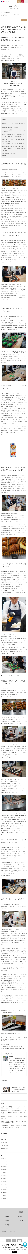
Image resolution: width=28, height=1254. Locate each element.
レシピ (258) (4, 1142)
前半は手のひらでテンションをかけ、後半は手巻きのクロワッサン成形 (13, 140)
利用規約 (4, 1231)
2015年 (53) (4, 1190)
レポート (24, 20)
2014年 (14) (4, 1192)
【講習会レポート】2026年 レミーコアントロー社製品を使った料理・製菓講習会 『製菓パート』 (13, 1126)
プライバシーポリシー (12, 1231)
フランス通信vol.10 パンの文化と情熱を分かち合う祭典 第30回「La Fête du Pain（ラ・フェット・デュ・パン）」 (13, 1112)
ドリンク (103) (4, 1145)
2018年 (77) (4, 1181)
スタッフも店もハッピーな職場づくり (10, 153)
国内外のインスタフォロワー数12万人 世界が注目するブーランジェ (13, 124)
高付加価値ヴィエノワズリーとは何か (10, 127)
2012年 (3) (3, 1198)
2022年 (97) (4, 1169)
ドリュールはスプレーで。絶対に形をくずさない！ (13, 143)
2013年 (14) (4, 1195)
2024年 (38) (4, 1164)
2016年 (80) (4, 1187)
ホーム (2, 12)
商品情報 (21, 1212)
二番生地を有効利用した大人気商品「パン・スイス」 (13, 146)
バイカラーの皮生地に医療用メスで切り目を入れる (13, 134)
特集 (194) (3, 1139)
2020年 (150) (4, 1175)
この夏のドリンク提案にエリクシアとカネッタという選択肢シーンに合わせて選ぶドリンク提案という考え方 (14, 1107)
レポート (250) (4, 1137)
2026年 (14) (4, 1158)
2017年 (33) (4, 1184)
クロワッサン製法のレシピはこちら (10, 675)
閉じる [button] (14, 1252)
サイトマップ (22, 1231)
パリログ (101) (4, 1148)
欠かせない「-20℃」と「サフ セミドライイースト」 (13, 136)
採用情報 (7, 1220)
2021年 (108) (4, 1172)
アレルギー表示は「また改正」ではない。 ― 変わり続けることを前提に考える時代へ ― (13, 1121)
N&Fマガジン (8, 12)
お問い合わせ (7, 1225)
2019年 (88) (4, 1178)
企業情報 (7, 1216)
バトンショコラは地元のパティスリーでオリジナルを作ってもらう (13, 130)
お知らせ (21, 1220)
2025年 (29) (4, 1161)
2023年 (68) (4, 1167)
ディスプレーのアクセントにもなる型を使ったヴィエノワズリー (13, 149)
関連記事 (4, 155)
